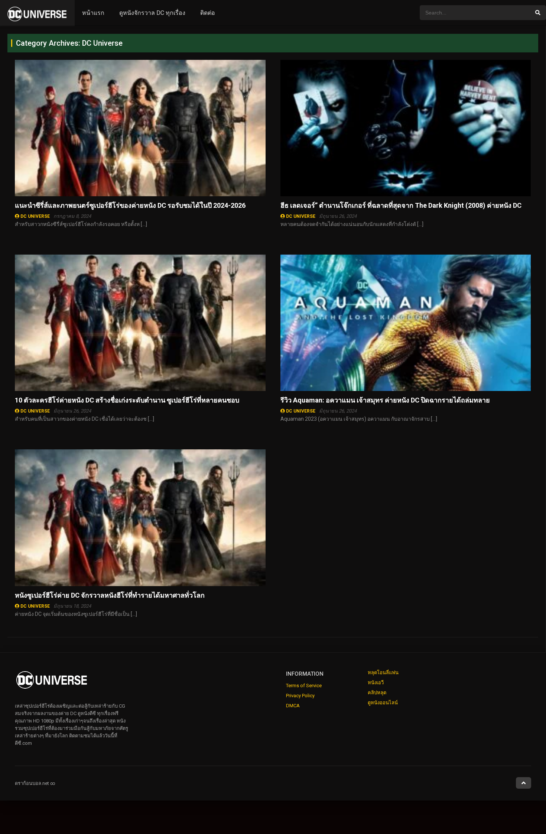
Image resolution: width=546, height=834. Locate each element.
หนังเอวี (376, 682)
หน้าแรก (93, 12)
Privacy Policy (300, 695)
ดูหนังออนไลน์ (383, 702)
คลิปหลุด (377, 692)
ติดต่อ (207, 12)
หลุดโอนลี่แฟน (383, 672)
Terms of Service (304, 685)
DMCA (293, 705)
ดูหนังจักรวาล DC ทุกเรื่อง (152, 12)
